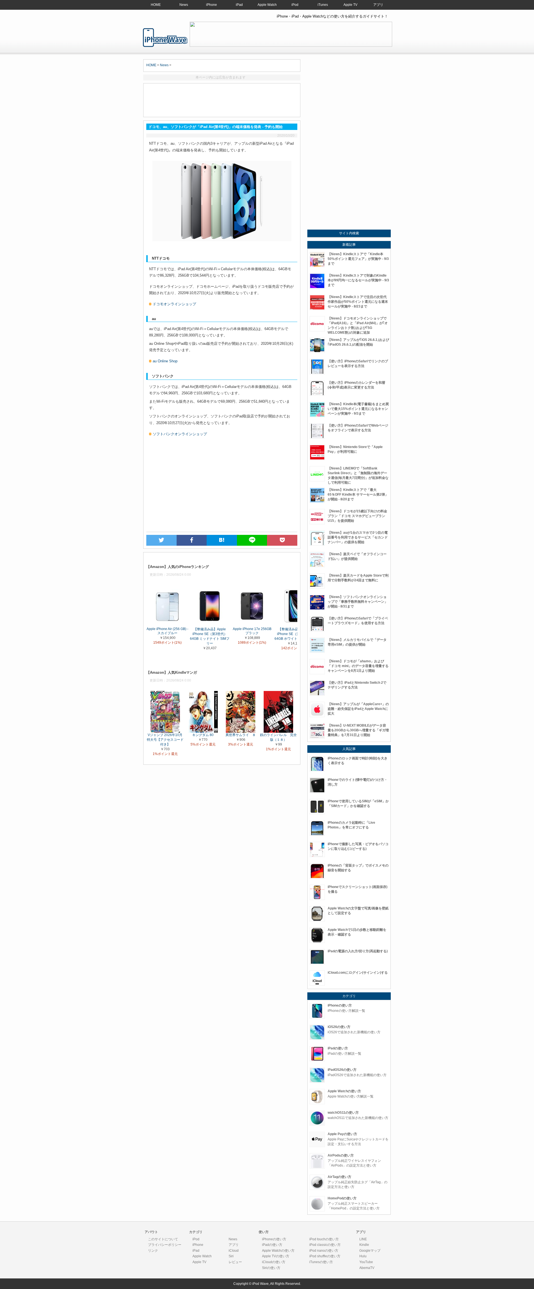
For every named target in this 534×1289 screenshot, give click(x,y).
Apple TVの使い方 (275, 1256)
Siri (231, 1256)
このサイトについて (163, 1239)
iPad (239, 5)
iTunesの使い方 (321, 1262)
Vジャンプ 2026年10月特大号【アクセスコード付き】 (165, 739)
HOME (156, 5)
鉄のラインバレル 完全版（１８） (278, 737)
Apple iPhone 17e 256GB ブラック (252, 631)
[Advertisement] (221, 100)
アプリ (378, 5)
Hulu (363, 1256)
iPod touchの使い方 (324, 1239)
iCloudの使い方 (273, 1262)
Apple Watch (267, 5)
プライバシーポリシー (164, 1245)
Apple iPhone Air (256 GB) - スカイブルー (167, 631)
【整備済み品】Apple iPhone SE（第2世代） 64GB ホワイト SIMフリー (294, 634)
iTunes (323, 5)
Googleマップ (369, 1251)
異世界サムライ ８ (241, 735)
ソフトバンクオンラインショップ (180, 434)
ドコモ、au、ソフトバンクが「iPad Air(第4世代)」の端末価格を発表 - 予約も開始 (165, 37)
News (183, 5)
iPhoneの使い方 (274, 1239)
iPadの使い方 (272, 1245)
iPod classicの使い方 (325, 1245)
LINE (363, 1239)
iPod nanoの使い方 (323, 1251)
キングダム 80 (203, 735)
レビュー (235, 1262)
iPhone (211, 5)
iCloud (234, 1251)
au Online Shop (165, 361)
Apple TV (350, 5)
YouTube (366, 1262)
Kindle (364, 1245)
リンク (153, 1251)
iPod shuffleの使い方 (324, 1256)
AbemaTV (366, 1268)
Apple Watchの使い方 (278, 1251)
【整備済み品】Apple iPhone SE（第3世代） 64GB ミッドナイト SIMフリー (209, 636)
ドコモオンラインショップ (174, 304)
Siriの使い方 (271, 1268)
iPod (294, 5)
